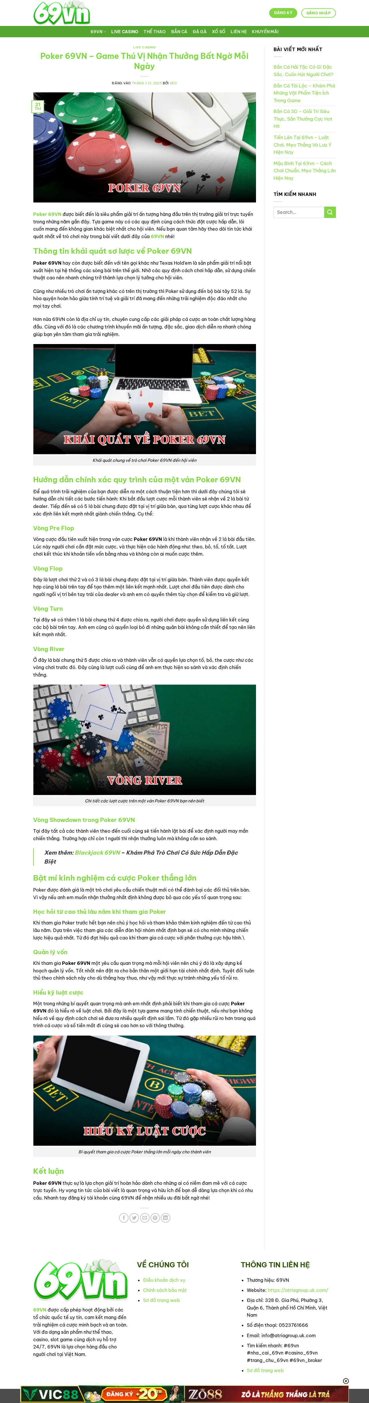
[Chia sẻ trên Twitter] (134, 1218)
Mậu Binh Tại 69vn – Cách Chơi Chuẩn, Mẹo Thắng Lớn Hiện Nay (305, 170)
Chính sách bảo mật (165, 1290)
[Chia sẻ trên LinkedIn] (165, 1218)
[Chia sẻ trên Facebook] (124, 1218)
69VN (96, 31)
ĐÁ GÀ (200, 31)
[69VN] (61, 13)
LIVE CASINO (124, 31)
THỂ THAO (155, 31)
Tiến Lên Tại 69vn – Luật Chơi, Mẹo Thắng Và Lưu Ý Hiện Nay (303, 144)
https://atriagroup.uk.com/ (298, 1290)
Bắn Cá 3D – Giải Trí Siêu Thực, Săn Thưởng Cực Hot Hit (303, 119)
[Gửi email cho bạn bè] (145, 1218)
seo (173, 83)
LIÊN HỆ (239, 31)
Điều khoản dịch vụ (164, 1280)
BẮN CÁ (179, 31)
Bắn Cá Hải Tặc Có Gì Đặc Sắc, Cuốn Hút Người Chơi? (303, 70)
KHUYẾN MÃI (265, 31)
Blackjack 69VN (97, 852)
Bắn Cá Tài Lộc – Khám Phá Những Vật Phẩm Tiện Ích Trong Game (304, 93)
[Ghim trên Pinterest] (155, 1218)
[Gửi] (330, 212)
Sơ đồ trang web (161, 1300)
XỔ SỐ (218, 31)
